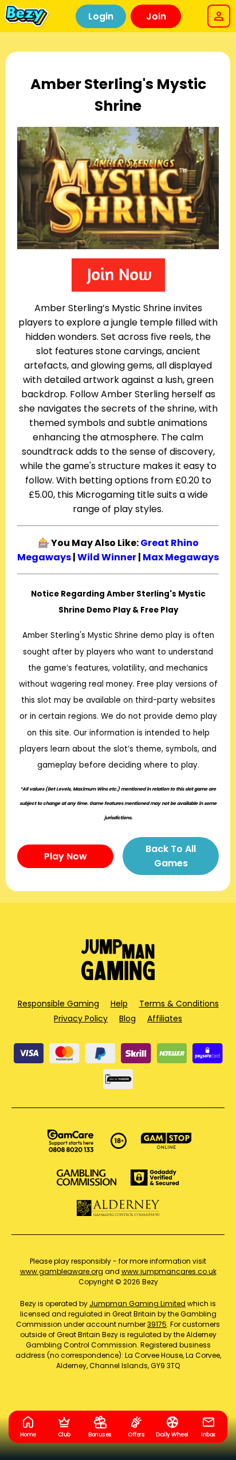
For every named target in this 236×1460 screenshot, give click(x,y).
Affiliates (164, 1018)
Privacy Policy (81, 1018)
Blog (127, 1018)
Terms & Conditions (179, 1003)
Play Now (65, 856)
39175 (157, 1324)
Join (156, 16)
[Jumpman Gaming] (118, 976)
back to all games (170, 856)
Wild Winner (106, 557)
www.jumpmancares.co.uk (169, 1271)
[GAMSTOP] (166, 1141)
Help (119, 1003)
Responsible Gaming (58, 1003)
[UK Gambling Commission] (86, 1177)
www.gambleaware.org (61, 1271)
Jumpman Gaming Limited (137, 1303)
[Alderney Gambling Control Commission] (118, 1208)
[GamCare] (70, 1140)
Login (100, 16)
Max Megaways (181, 557)
